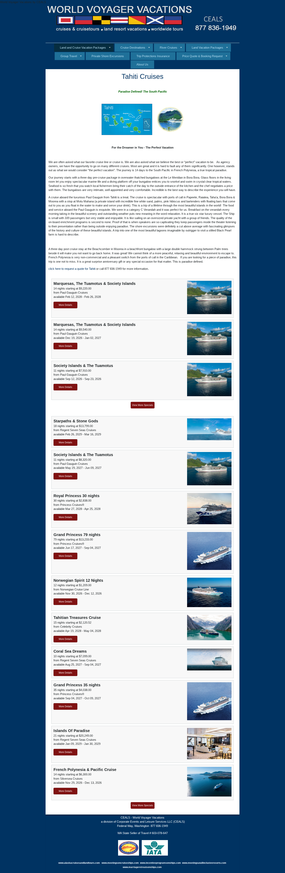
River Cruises (168, 47)
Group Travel (68, 56)
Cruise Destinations (132, 47)
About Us (142, 64)
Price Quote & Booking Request (202, 56)
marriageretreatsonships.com (145, 867)
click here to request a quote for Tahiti (71, 268)
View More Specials (142, 405)
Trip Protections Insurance (153, 56)
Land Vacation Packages (207, 47)
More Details (65, 305)
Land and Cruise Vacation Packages (83, 47)
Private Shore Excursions (108, 56)
